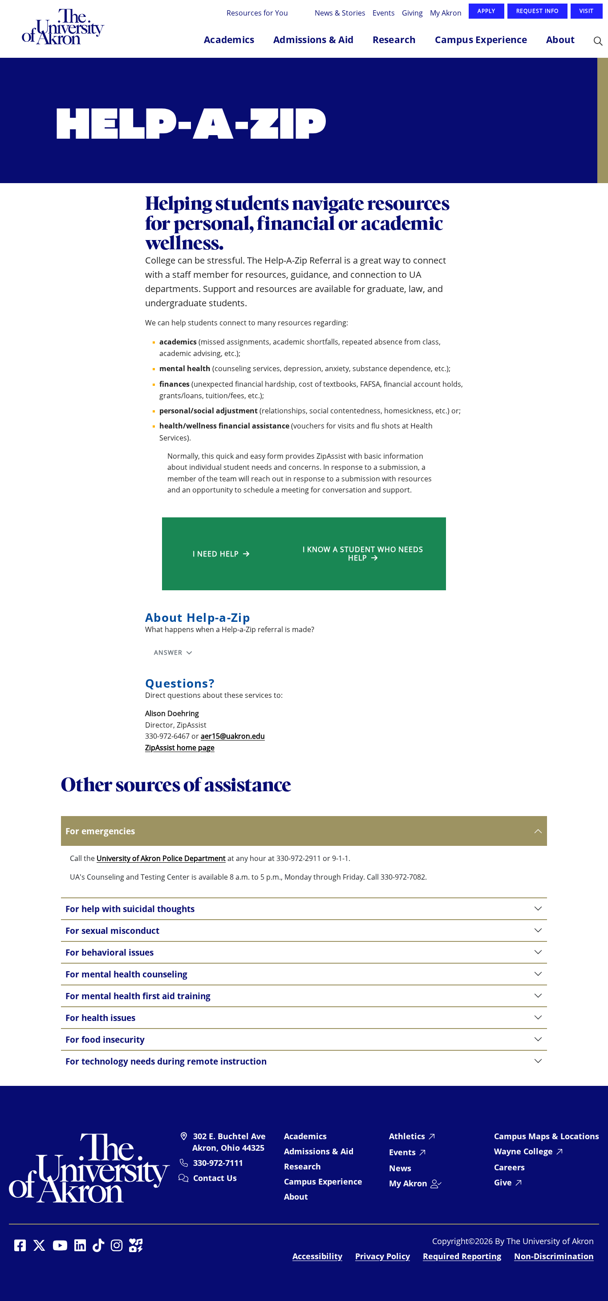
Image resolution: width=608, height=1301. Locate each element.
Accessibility (317, 1256)
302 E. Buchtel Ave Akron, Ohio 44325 (229, 1142)
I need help (218, 554)
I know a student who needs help (363, 553)
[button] (598, 42)
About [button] (560, 39)
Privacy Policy (382, 1256)
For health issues (100, 1018)
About (296, 1196)
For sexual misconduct (112, 931)
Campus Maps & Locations (546, 1136)
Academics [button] (229, 39)
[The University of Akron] (89, 1167)
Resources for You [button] (258, 12)
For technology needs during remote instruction (166, 1061)
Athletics (407, 1136)
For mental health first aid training (138, 996)
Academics (305, 1136)
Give (503, 1182)
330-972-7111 (218, 1162)
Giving (412, 12)
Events (384, 12)
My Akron (446, 12)
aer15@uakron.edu (233, 736)
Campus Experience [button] (481, 39)
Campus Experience (323, 1181)
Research (302, 1166)
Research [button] (394, 39)
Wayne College (523, 1151)
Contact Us (215, 1178)
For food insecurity (105, 1039)
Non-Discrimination (554, 1256)
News (400, 1168)
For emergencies (100, 831)
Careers (509, 1167)
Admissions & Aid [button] (313, 39)
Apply (486, 11)
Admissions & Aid (318, 1151)
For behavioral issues (109, 952)
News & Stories (340, 12)
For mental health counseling (126, 974)
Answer (170, 652)
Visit (587, 11)
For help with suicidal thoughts (130, 909)
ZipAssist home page (180, 748)
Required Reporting (462, 1256)
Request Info (537, 11)
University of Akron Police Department (161, 858)
